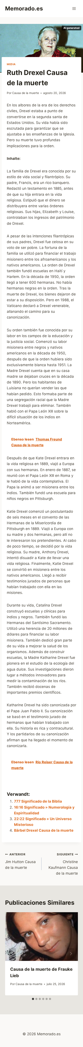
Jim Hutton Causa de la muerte (20, 861)
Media (11, 64)
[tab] (33, 999)
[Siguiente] (70, 953)
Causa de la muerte (25, 93)
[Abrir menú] (74, 8)
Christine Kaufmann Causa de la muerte (63, 864)
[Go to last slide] (12, 953)
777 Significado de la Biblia (38, 801)
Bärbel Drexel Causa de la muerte (43, 830)
